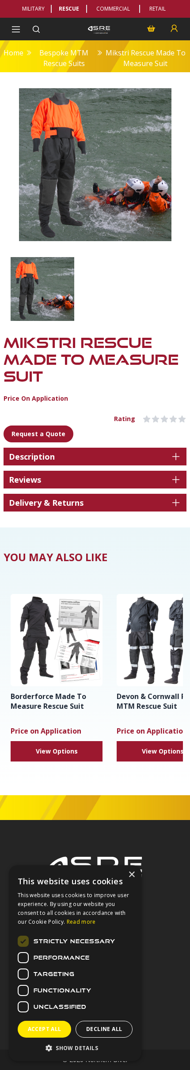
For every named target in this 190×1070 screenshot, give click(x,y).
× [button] (131, 874)
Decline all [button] (104, 1029)
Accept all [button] (44, 1029)
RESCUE (69, 8)
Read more (81, 922)
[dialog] (75, 963)
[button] (75, 1047)
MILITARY (33, 8)
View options (57, 751)
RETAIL (157, 8)
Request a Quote (38, 434)
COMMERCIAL (113, 8)
